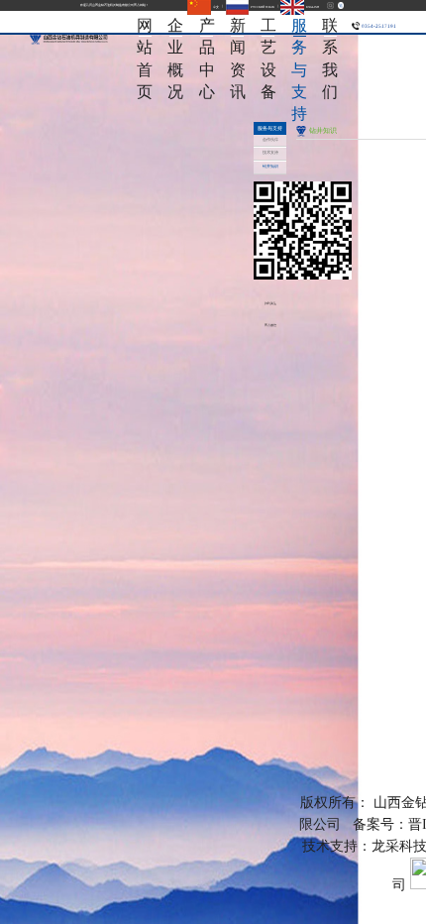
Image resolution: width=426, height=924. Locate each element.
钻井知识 (270, 167)
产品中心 (207, 26)
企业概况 (175, 26)
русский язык (261, 7)
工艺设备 (268, 26)
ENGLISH (311, 7)
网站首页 (145, 26)
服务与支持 (299, 26)
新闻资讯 (238, 26)
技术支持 (270, 153)
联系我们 (330, 26)
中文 (215, 7)
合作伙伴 (270, 140)
